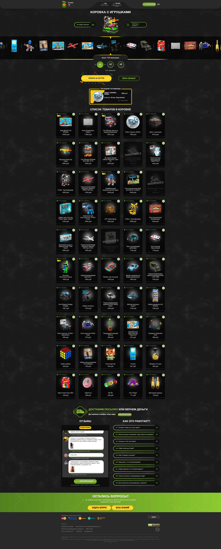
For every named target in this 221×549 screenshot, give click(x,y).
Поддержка (88, 531)
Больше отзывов (85, 427)
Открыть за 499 (96, 78)
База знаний (122, 508)
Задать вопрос (99, 508)
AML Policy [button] (89, 529)
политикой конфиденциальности (126, 540)
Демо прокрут (129, 78)
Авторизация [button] (150, 4)
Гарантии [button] (79, 531)
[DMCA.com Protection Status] (154, 525)
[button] (65, 125)
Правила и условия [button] (67, 526)
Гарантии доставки (125, 414)
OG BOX (70, 2)
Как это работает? (67, 531)
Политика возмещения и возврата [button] (72, 529)
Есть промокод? (111, 70)
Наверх (154, 517)
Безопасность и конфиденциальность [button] (88, 526)
